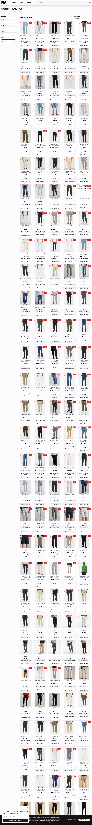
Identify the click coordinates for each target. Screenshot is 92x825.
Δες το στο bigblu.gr (84, 204)
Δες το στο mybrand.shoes (69, 582)
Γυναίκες (13, 2)
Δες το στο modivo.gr (69, 41)
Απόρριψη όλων (71, 819)
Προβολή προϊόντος (25, 45)
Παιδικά (29, 2)
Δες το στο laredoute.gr (54, 634)
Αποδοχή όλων (84, 819)
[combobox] (8, 21)
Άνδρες (21, 2)
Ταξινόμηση (76, 16)
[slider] (1, 39)
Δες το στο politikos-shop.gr (25, 42)
